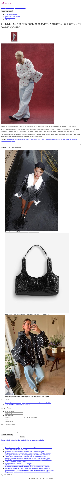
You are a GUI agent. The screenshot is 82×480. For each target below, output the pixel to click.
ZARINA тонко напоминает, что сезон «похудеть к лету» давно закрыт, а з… (27, 456)
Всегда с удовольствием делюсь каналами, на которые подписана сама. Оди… (27, 458)
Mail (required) (9, 415)
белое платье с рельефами (29, 139)
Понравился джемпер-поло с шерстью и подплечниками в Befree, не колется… (28, 453)
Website (7, 419)
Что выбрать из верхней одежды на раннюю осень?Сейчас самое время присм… (28, 448)
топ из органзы (10, 141)
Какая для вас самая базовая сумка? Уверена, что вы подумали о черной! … (27, 314)
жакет (39, 139)
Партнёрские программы (12, 16)
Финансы (7, 19)
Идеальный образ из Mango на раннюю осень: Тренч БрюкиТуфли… (25, 451)
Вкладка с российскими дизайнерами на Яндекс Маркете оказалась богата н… (28, 467)
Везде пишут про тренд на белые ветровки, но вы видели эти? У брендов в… (27, 397)
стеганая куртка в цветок (14, 139)
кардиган (68, 139)
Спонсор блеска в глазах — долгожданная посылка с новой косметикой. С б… (28, 403)
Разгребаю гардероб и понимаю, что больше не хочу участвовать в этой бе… (27, 472)
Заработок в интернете (11, 14)
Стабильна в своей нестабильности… (16, 461)
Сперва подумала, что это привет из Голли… (18, 404)
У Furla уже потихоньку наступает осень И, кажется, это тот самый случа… (27, 465)
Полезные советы (10, 18)
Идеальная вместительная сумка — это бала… (18, 463)
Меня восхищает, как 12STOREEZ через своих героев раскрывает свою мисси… (28, 468)
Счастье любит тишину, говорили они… (17, 449)
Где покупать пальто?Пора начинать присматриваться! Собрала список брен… (28, 455)
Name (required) (9, 411)
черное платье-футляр (58, 139)
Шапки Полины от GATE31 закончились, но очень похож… (22, 232)
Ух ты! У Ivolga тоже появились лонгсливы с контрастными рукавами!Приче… (28, 460)
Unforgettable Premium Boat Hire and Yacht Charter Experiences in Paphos (22, 440)
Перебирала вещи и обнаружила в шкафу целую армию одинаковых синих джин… (29, 470)
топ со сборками (46, 139)
